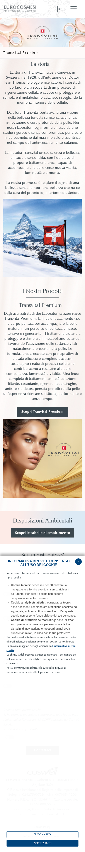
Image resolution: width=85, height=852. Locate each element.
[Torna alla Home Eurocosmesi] (20, 8)
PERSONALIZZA (42, 834)
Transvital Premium (21, 52)
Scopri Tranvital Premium (42, 412)
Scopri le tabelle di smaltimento (42, 532)
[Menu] (73, 9)
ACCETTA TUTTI (42, 843)
